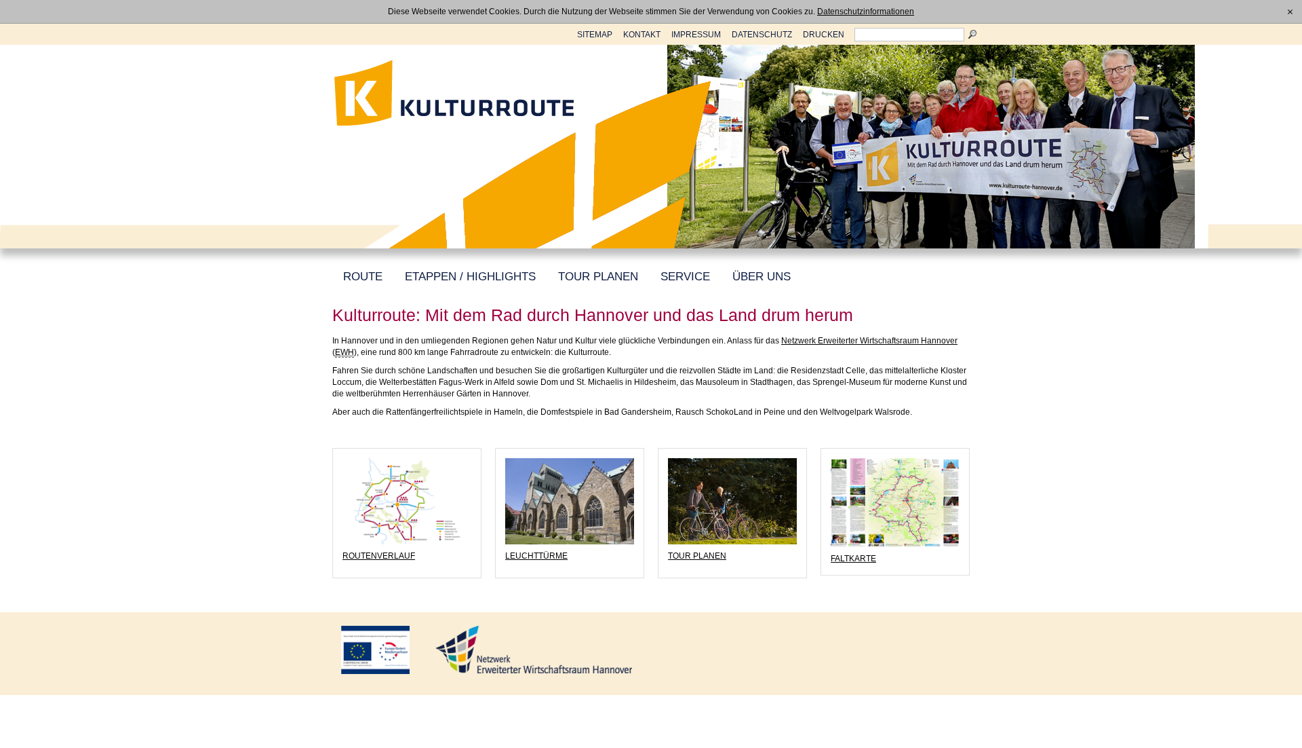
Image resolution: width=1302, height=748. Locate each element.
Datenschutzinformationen (865, 11)
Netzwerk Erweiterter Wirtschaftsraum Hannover (869, 340)
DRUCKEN (823, 34)
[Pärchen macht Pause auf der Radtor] (732, 501)
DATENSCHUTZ (762, 34)
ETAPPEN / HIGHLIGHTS (470, 276)
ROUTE (362, 276)
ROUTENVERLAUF (378, 556)
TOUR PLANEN (598, 276)
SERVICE (685, 276)
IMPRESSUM (696, 34)
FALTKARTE (853, 558)
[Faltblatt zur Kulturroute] (895, 502)
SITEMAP (594, 34)
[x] (1290, 11)
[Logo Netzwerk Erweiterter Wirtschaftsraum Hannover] (533, 649)
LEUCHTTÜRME (536, 556)
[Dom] (569, 501)
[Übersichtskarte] (406, 501)
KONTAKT (641, 34)
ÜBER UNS (761, 276)
